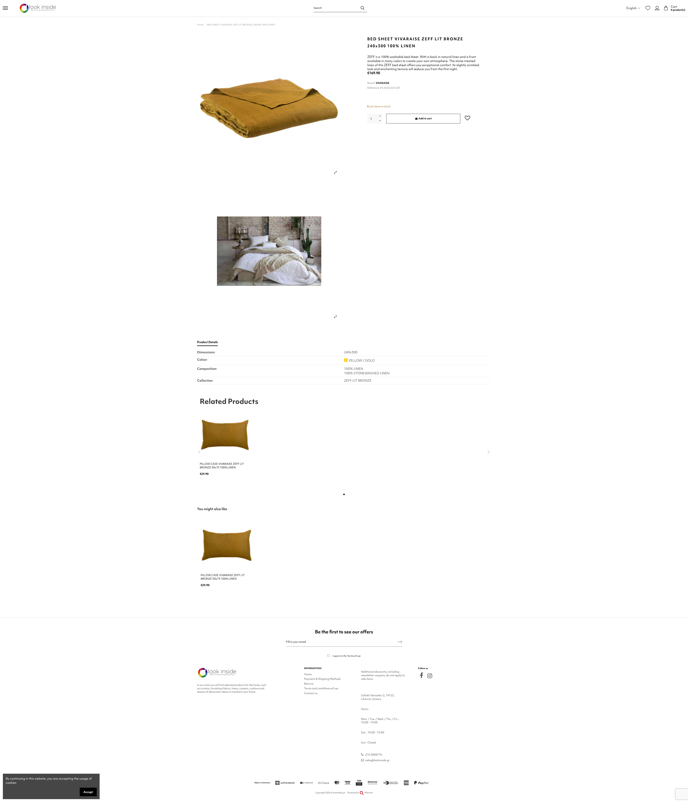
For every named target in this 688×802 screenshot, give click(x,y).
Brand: (371, 83)
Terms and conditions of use (321, 688)
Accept (88, 792)
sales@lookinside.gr (377, 760)
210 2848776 (373, 754)
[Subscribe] (400, 641)
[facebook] (421, 675)
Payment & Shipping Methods (322, 679)
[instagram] (429, 676)
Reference (373, 87)
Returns (309, 684)
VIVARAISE (382, 83)
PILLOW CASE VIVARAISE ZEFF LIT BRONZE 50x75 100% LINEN (222, 465)
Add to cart (425, 118)
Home (308, 674)
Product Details (207, 342)
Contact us (310, 693)
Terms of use (354, 655)
